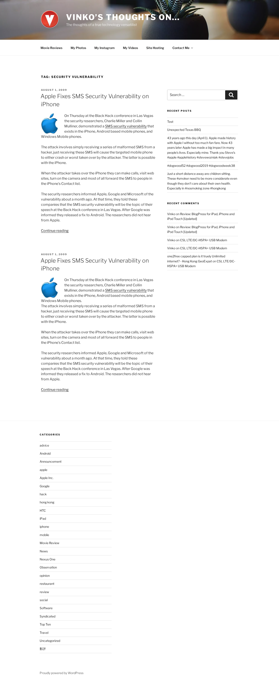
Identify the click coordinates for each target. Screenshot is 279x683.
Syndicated (47, 616)
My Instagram (104, 48)
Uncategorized (50, 641)
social (44, 600)
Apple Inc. (46, 478)
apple (43, 470)
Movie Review (49, 543)
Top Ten (45, 624)
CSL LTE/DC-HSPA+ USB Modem (203, 240)
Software (46, 608)
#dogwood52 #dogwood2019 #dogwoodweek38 (201, 165)
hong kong (47, 502)
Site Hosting (155, 48)
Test (170, 121)
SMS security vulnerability (126, 126)
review (44, 592)
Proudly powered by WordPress (61, 673)
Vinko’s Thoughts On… (123, 17)
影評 (43, 649)
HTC (43, 510)
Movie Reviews (51, 48)
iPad (43, 518)
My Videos (130, 48)
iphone (44, 526)
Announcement (50, 461)
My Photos (78, 48)
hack (43, 494)
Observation (48, 567)
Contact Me (180, 48)
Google (44, 486)
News (44, 551)
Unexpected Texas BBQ (184, 130)
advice (44, 445)
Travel (44, 632)
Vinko (171, 214)
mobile (44, 535)
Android (45, 453)
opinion (45, 575)
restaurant (47, 583)
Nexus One (47, 559)
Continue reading (55, 231)
